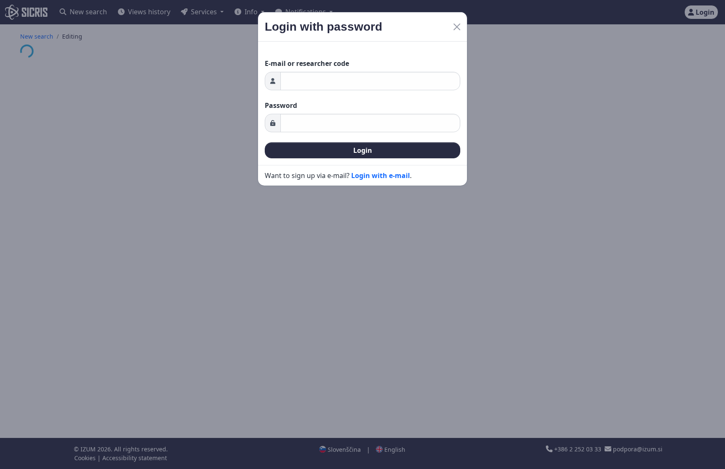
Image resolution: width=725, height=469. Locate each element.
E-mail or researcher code (307, 63)
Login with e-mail (380, 175)
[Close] (457, 27)
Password (281, 105)
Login (362, 150)
